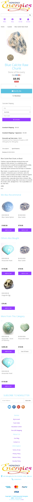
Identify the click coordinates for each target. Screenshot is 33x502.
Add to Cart (8, 230)
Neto (22, 499)
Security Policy (16, 461)
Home (2, 27)
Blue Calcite (22, 217)
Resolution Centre (16, 426)
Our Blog (16, 438)
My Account (16, 419)
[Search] (30, 15)
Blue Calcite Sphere (8, 217)
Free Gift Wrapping (16, 430)
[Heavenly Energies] (16, 6)
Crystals (9, 27)
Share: (14, 75)
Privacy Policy (16, 453)
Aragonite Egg (6, 295)
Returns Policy (16, 457)
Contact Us (16, 442)
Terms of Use (16, 450)
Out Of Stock (24, 351)
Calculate (17, 119)
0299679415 (17, 479)
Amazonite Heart (7, 260)
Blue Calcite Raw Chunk (21, 27)
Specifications (16, 148)
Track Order (16, 423)
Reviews (4, 152)
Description (5, 148)
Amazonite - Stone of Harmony (7, 339)
